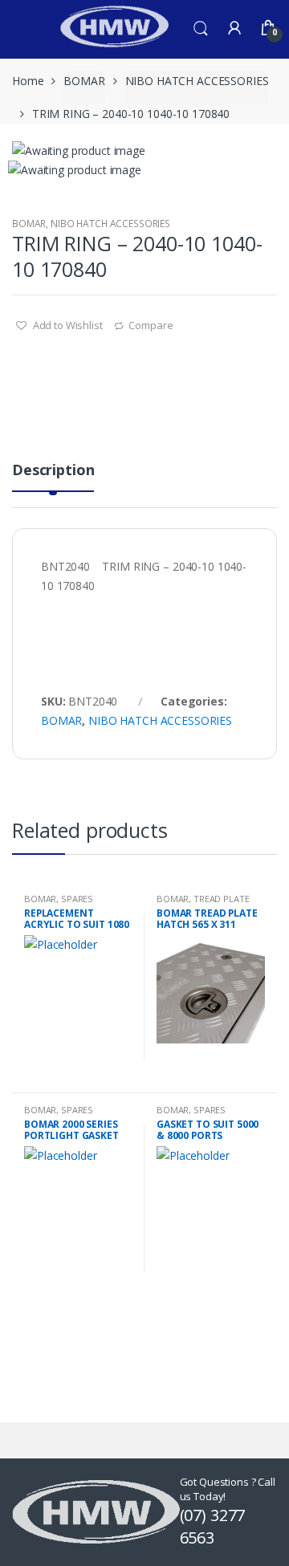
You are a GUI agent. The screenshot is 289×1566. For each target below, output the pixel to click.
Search (201, 29)
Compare (150, 325)
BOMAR (83, 80)
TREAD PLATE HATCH (203, 903)
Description (53, 470)
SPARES (77, 899)
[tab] (53, 476)
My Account (234, 29)
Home (27, 80)
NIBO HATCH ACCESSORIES (197, 80)
